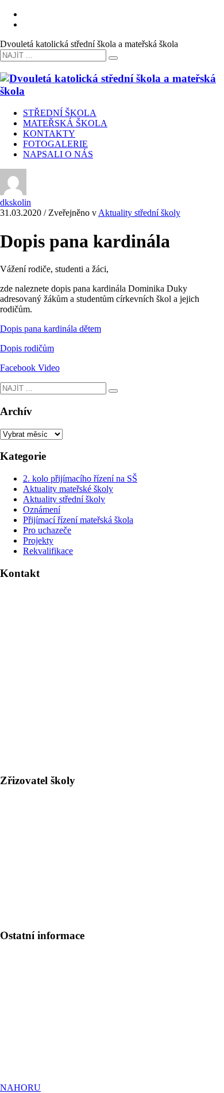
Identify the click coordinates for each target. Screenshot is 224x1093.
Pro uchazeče (47, 530)
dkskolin (15, 202)
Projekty (38, 540)
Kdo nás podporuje (34, 1048)
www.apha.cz (25, 862)
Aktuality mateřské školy (68, 489)
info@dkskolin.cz (62, 667)
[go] (113, 58)
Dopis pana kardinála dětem (50, 329)
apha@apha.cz (53, 873)
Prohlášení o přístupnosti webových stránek (78, 1038)
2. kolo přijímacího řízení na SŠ (80, 478)
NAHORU (20, 1087)
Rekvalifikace (48, 551)
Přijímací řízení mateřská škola (78, 520)
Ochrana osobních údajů (44, 1028)
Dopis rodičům (27, 348)
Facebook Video (30, 368)
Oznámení (41, 509)
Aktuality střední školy (139, 213)
